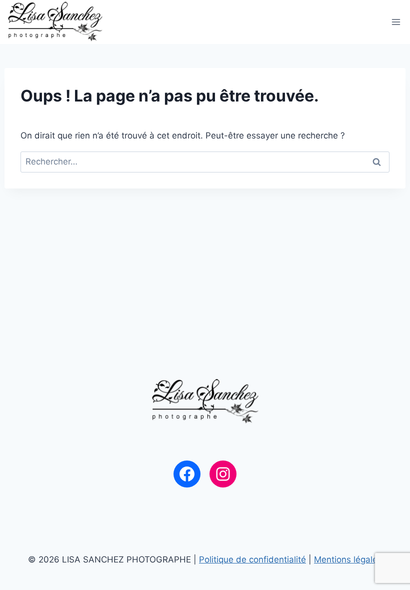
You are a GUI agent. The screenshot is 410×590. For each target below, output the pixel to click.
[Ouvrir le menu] (396, 22)
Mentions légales (348, 559)
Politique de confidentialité (252, 559)
